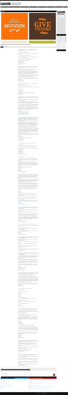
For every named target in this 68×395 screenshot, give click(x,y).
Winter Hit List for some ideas (26, 281)
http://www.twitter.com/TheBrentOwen (22, 204)
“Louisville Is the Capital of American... (60, 37)
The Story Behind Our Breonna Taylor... (60, 40)
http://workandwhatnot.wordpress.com (23, 114)
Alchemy (33, 318)
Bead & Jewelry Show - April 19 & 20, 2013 (5, 381)
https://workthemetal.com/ (22, 167)
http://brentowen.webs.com (21, 203)
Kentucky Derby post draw (31, 381)
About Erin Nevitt (4, 373)
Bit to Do (3, 11)
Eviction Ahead (58, 41)
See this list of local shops (25, 293)
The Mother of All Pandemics (59, 36)
